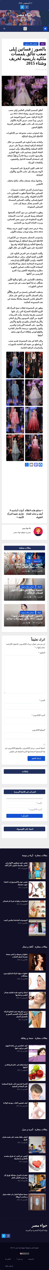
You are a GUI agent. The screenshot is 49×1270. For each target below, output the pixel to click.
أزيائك (42, 44)
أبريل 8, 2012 (22, 1019)
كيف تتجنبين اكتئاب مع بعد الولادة (15, 1103)
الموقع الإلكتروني (38, 730)
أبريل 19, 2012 (22, 1180)
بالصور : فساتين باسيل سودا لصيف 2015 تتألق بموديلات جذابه (24, 617)
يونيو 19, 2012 (22, 868)
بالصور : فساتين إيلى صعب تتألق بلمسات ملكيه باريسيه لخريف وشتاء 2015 (27, 56)
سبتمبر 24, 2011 (21, 1106)
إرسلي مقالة (9, 1266)
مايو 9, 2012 (22, 1161)
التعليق (42, 653)
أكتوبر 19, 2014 (21, 979)
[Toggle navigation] (25, 28)
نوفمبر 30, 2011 (21, 904)
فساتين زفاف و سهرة (31, 44)
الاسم (42, 700)
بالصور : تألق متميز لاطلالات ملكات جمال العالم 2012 (27, 565)
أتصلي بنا (8, 1259)
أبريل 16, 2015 (37, 623)
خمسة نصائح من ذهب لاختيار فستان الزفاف (27, 591)
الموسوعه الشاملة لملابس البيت (16, 920)
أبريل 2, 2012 (22, 887)
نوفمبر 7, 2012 (21, 1070)
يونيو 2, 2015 (37, 597)
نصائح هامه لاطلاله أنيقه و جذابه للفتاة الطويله (34, 513)
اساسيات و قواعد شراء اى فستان (15, 901)
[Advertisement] (28, 488)
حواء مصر (24, 15)
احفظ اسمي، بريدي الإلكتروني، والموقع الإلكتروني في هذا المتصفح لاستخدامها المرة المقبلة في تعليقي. (25, 749)
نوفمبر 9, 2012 (21, 1142)
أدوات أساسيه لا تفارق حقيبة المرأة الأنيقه (15, 513)
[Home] (45, 29)
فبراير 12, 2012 (21, 1089)
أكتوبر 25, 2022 (36, 571)
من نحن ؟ (20, 1259)
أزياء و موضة (37, 561)
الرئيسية (31, 1259)
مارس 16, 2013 (21, 1051)
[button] (4, 28)
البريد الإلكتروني (38, 715)
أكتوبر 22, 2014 (21, 960)
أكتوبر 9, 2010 (22, 923)
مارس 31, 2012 (21, 1200)
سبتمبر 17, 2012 (21, 998)
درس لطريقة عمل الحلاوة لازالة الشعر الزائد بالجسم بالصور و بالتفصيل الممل (16, 1014)
